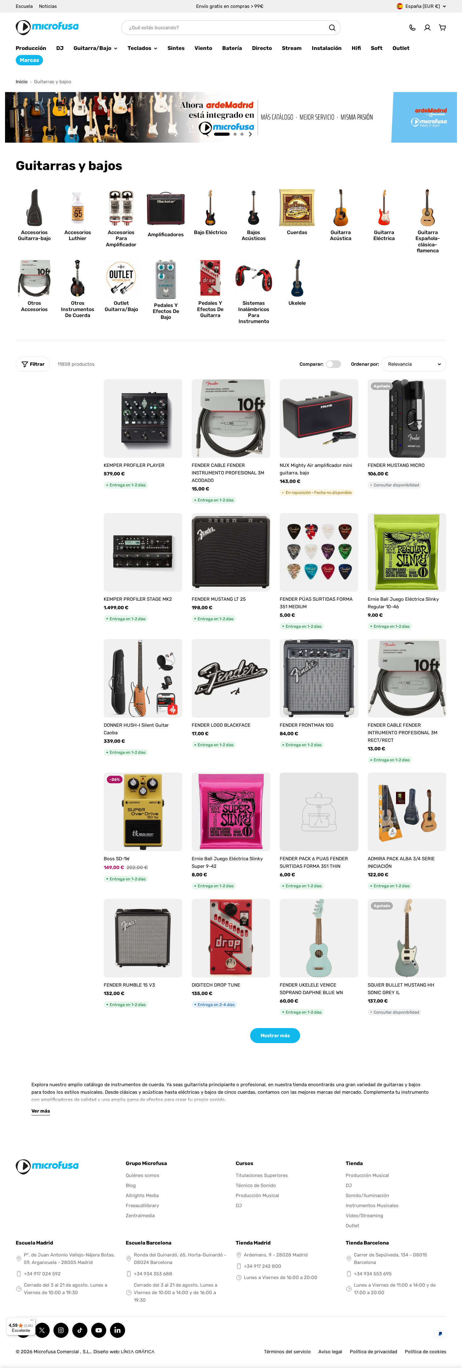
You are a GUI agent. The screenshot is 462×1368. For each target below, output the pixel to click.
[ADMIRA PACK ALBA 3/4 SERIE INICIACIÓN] (407, 812)
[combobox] (231, 27)
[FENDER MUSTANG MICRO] (407, 418)
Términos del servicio (287, 1351)
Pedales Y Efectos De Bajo (166, 311)
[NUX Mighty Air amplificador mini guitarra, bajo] (319, 418)
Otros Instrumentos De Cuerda (77, 309)
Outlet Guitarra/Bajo (121, 306)
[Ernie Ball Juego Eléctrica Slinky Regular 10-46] (407, 552)
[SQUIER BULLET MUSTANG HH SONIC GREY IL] (407, 938)
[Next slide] (250, 134)
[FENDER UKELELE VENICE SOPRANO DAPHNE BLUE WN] (319, 938)
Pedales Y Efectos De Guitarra (210, 309)
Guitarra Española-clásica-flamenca (427, 241)
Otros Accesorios (34, 306)
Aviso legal (330, 1351)
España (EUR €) (422, 6)
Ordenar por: (365, 364)
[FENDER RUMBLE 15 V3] (143, 938)
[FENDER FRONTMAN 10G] (319, 678)
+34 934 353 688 (153, 1274)
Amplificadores (166, 235)
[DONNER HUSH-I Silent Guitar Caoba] (143, 678)
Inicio (22, 81)
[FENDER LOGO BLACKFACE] (231, 678)
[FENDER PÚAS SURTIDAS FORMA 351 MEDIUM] (319, 552)
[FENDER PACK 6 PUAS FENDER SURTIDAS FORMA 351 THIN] (319, 812)
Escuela (24, 6)
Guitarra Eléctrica (384, 235)
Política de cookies (425, 1351)
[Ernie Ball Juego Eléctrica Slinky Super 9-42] (231, 812)
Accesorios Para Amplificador (121, 238)
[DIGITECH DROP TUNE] (231, 938)
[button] (222, 134)
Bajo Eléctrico (210, 232)
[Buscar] (332, 27)
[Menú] (32, 1321)
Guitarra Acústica (340, 235)
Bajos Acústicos (254, 235)
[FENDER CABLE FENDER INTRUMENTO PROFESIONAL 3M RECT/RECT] (407, 678)
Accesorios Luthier (77, 235)
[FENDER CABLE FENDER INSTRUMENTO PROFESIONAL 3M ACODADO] (231, 418)
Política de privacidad (373, 1351)
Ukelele (297, 303)
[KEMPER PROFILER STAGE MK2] (143, 552)
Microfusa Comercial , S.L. (62, 1351)
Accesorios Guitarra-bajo (34, 235)
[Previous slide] (207, 134)
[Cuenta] (427, 27)
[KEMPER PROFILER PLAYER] (143, 418)
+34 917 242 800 (262, 1266)
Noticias (48, 6)
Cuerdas (297, 232)
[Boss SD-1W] (143, 812)
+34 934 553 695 (373, 1274)
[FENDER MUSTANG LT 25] (231, 552)
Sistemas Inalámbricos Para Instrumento (253, 312)
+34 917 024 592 (42, 1274)
